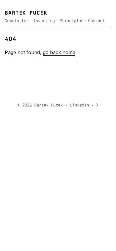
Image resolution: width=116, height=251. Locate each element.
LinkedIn (79, 105)
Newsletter (17, 20)
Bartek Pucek (26, 13)
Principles (71, 20)
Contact (96, 20)
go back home (59, 52)
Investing (44, 20)
